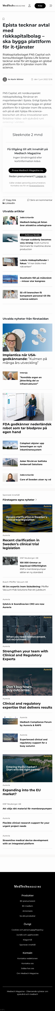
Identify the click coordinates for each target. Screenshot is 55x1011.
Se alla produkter (28, 916)
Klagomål (27, 940)
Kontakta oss (27, 963)
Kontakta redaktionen (27, 958)
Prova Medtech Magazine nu (27, 170)
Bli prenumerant (27, 901)
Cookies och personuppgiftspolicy (27, 930)
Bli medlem (27, 906)
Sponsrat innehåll (27, 945)
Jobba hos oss (27, 968)
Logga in (41, 176)
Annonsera (27, 911)
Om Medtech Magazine (27, 973)
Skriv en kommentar (41, 200)
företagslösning (36, 185)
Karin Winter (17, 79)
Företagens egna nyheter (18, 499)
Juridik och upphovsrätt (27, 935)
